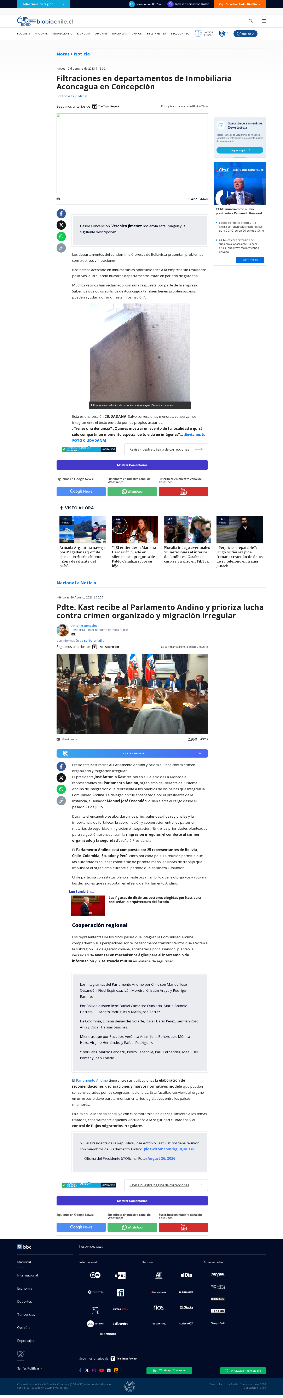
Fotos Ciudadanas (74, 96)
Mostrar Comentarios (132, 465)
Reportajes (25, 1340)
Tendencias (119, 33)
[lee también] (89, 906)
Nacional (41, 33)
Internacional (62, 33)
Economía (83, 33)
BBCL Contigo (180, 33)
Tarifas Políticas (28, 1368)
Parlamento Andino (92, 1080)
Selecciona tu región (38, 4)
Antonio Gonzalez (84, 626)
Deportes (101, 33)
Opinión (137, 33)
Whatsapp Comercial (172, 1370)
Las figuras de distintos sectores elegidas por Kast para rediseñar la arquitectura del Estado (155, 900)
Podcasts (23, 33)
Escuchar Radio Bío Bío (241, 4)
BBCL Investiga (156, 33)
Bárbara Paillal (94, 640)
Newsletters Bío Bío (149, 4)
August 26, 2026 (161, 1158)
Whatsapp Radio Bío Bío (245, 1370)
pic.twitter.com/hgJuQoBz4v (169, 1149)
